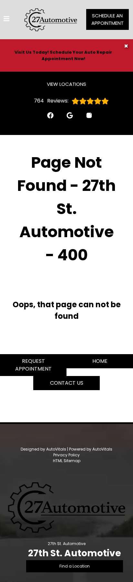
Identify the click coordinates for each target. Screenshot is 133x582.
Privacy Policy (66, 455)
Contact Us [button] (66, 383)
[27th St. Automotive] (51, 19)
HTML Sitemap (66, 460)
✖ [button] (126, 46)
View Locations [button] (66, 84)
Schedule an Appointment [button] (107, 19)
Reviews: (51, 100)
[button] (47, 118)
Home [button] (99, 361)
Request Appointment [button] (33, 364)
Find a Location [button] (74, 566)
